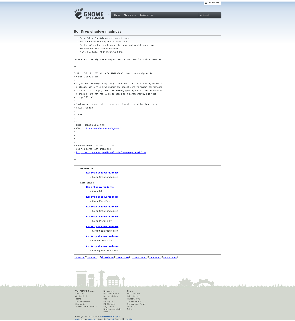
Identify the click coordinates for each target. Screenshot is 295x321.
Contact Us (80, 304)
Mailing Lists (130, 15)
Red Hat (110, 319)
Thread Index (139, 257)
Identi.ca (131, 306)
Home (117, 15)
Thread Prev (107, 257)
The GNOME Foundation (86, 306)
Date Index (155, 257)
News (130, 291)
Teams (78, 299)
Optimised (79, 319)
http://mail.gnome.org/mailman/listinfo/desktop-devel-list (111, 152)
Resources (108, 291)
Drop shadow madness (100, 187)
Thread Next (122, 257)
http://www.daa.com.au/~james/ (102, 128)
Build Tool (107, 312)
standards (92, 319)
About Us (79, 294)
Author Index (170, 257)
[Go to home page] (93, 20)
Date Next (92, 257)
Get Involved (81, 296)
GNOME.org (214, 3)
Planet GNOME (133, 299)
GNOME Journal (134, 301)
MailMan (129, 319)
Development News (136, 304)
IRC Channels (109, 304)
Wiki (105, 299)
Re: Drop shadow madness (102, 172)
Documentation (110, 296)
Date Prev (80, 257)
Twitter (130, 309)
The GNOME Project (85, 291)
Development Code (112, 309)
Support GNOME (82, 301)
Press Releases (133, 294)
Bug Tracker (108, 306)
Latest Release (133, 296)
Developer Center (111, 294)
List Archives (146, 15)
